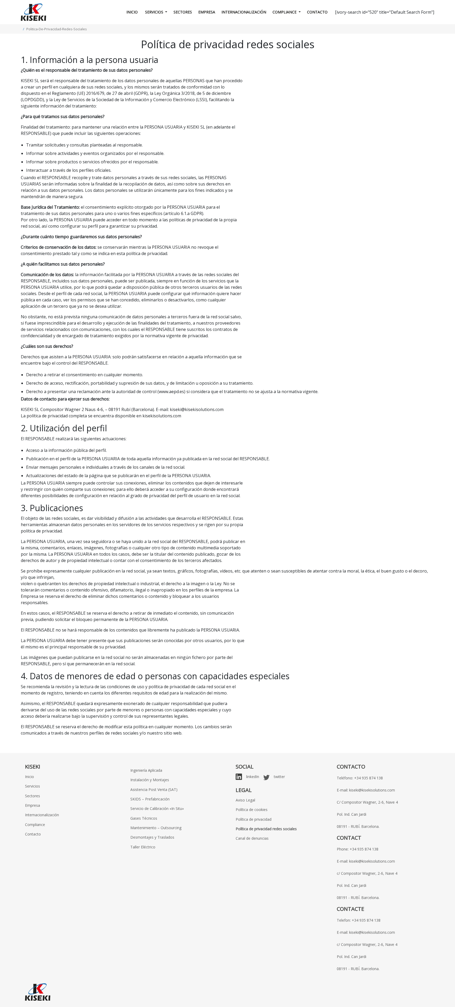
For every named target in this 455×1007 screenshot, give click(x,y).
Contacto (317, 11)
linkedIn (252, 776)
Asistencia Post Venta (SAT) (153, 789)
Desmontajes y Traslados (152, 837)
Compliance (285, 11)
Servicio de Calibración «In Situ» (157, 808)
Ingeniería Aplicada (146, 770)
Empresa (206, 11)
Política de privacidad (253, 819)
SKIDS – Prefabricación (150, 798)
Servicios (154, 11)
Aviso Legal (245, 800)
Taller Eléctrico (142, 846)
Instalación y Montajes (149, 779)
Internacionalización (243, 11)
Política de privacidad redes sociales (266, 828)
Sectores (183, 11)
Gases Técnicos (143, 818)
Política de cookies (252, 809)
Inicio (132, 11)
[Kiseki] (33, 12)
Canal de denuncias (252, 838)
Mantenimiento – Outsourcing (155, 827)
